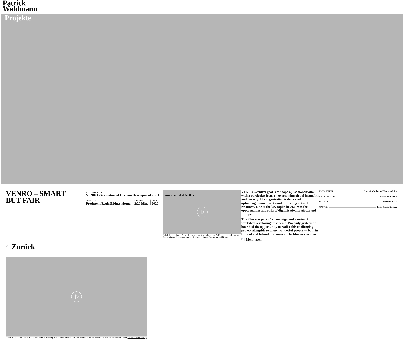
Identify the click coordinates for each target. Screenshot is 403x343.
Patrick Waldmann (20, 6)
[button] (202, 212)
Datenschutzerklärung (218, 237)
